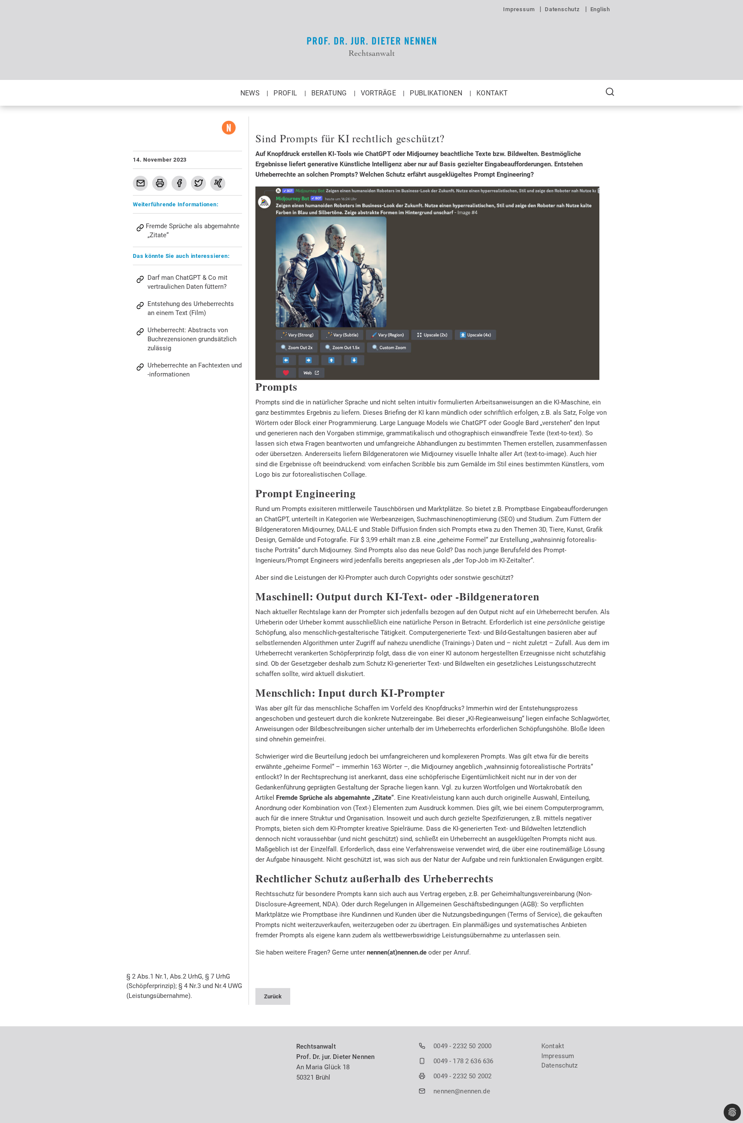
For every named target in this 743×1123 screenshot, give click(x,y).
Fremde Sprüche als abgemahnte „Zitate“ (335, 798)
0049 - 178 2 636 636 (463, 1061)
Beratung (330, 93)
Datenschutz (563, 9)
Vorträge (379, 93)
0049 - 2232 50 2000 (462, 1046)
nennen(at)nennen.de (397, 952)
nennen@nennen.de (461, 1091)
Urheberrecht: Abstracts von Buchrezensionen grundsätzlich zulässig (191, 339)
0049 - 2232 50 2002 (462, 1076)
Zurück (273, 996)
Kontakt (492, 93)
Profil (286, 93)
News (251, 93)
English (600, 9)
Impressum (519, 9)
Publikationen (437, 93)
